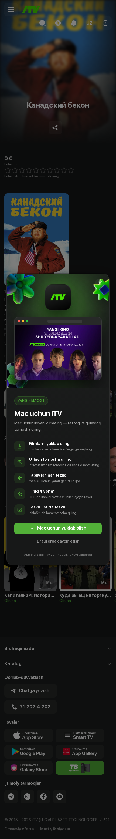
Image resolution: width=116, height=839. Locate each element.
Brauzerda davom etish (58, 541)
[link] (58, 528)
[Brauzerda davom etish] (99, 283)
